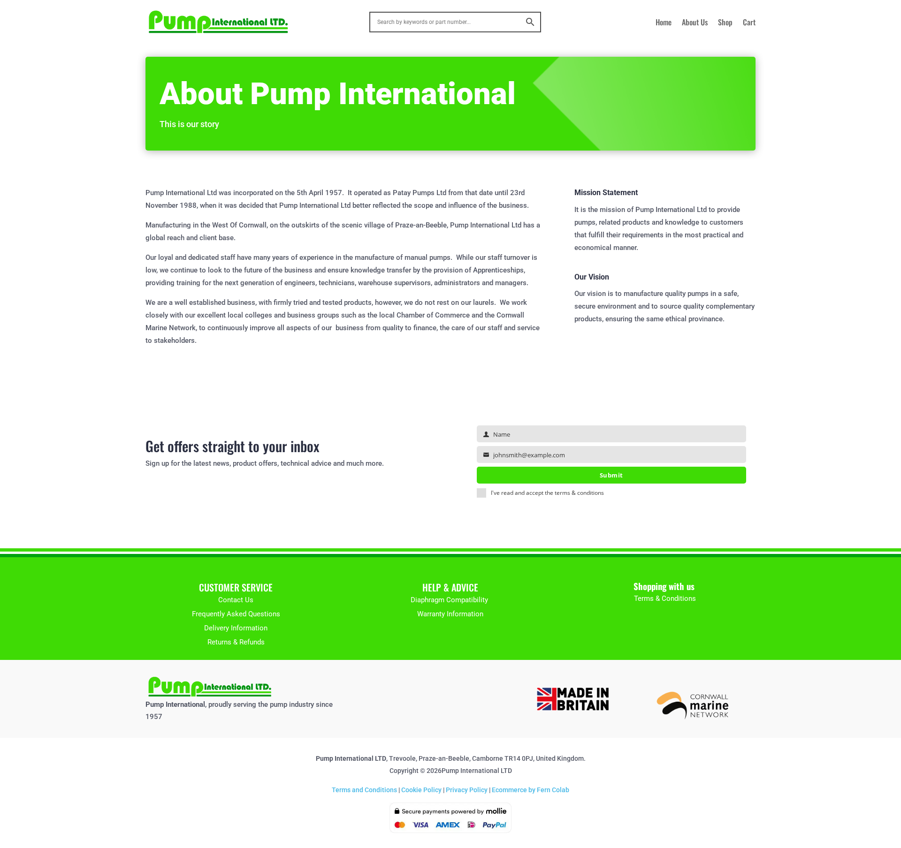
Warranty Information (450, 614)
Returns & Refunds (236, 642)
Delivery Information (235, 628)
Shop (725, 23)
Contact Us (235, 600)
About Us (695, 23)
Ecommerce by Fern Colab (529, 790)
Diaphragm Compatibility (450, 600)
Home (664, 23)
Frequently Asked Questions (236, 614)
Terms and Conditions (364, 790)
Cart (749, 23)
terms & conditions (579, 493)
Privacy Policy (467, 790)
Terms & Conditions (665, 598)
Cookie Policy (421, 790)
